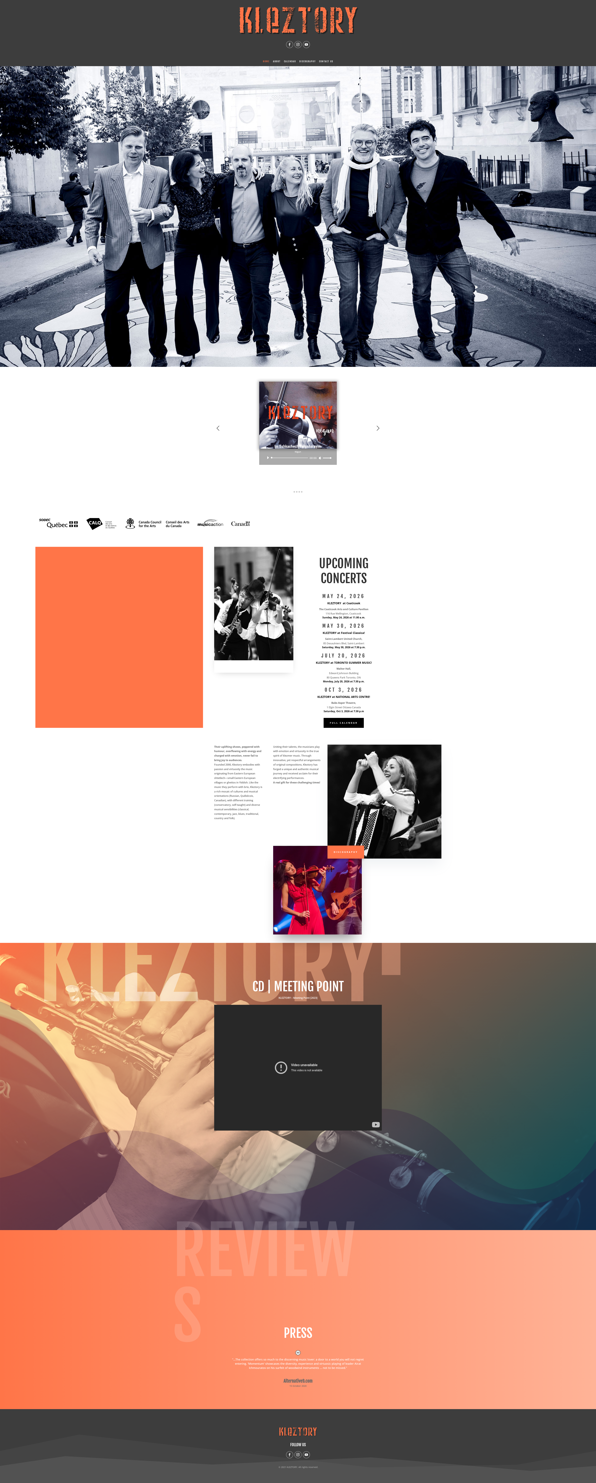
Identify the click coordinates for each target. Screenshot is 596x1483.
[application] (297, 457)
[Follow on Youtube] (306, 44)
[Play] (267, 457)
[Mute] (320, 458)
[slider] (326, 457)
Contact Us (326, 61)
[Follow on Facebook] (289, 44)
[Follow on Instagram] (298, 44)
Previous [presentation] (218, 428)
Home (266, 61)
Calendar (290, 61)
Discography (307, 61)
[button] (294, 492)
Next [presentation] (378, 428)
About (277, 61)
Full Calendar (344, 722)
